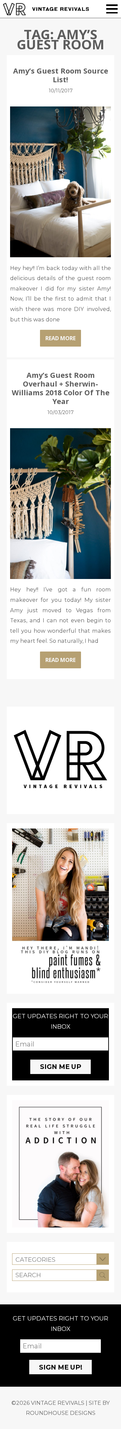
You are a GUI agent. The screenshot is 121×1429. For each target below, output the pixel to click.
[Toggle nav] (112, 9)
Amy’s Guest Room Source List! (60, 75)
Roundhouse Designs (60, 1413)
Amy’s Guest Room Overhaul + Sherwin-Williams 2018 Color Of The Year (61, 388)
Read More (60, 338)
